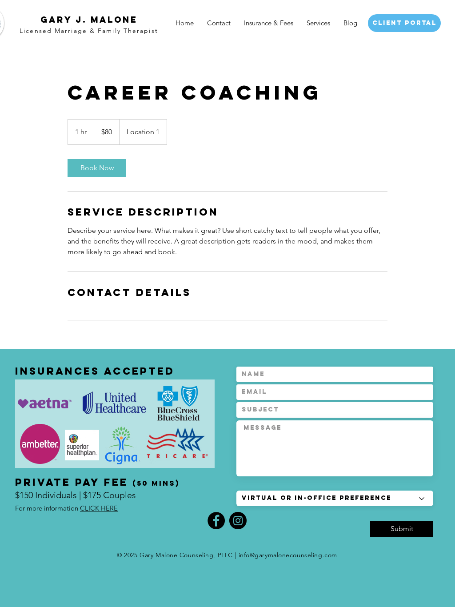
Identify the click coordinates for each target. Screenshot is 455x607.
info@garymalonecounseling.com (288, 555)
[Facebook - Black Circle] (216, 520)
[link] (97, 168)
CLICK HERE (99, 508)
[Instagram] (238, 520)
